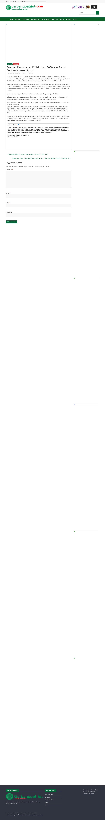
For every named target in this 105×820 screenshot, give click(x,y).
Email (8, 203)
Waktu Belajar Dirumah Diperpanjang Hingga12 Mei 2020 (27, 154)
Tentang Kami (49, 794)
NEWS (11, 19)
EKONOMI (68, 19)
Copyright (47, 797)
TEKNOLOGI (54, 19)
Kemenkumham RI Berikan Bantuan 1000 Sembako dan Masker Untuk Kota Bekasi (41, 158)
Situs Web (9, 212)
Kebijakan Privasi (49, 800)
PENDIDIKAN (45, 19)
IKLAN (74, 19)
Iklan (46, 802)
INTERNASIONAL (35, 19)
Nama (8, 193)
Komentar (9, 169)
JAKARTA (10, 64)
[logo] (24, 794)
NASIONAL (26, 19)
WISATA (62, 19)
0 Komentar (30, 73)
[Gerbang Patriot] (7, 19)
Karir (46, 805)
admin (24, 73)
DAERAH (17, 19)
